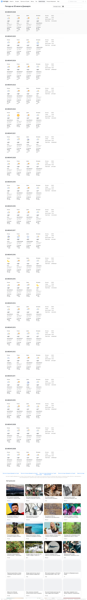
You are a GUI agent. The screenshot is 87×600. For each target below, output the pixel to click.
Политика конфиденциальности (50, 599)
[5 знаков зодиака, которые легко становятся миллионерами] (53, 531)
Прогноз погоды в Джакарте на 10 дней (66, 473)
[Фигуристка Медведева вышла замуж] (72, 569)
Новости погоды (80, 473)
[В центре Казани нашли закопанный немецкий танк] (72, 493)
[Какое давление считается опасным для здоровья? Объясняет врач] (34, 512)
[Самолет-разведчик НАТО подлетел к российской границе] (53, 550)
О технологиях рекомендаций (62, 599)
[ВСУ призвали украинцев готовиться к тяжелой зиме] (15, 493)
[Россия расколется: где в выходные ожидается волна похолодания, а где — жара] (15, 531)
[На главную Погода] (5, 1)
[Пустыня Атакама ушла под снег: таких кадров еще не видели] (53, 588)
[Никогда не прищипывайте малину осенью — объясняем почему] (15, 550)
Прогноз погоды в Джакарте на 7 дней (47, 473)
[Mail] (2, 1)
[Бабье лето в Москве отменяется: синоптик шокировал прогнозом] (15, 588)
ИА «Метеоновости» (82, 599)
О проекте (42, 599)
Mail (2, 599)
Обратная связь (70, 599)
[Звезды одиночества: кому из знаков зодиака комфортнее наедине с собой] (34, 569)
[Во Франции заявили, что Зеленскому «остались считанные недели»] (15, 512)
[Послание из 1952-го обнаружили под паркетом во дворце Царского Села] (53, 512)
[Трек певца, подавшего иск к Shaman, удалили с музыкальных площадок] (72, 588)
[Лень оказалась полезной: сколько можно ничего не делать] (34, 588)
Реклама (10, 599)
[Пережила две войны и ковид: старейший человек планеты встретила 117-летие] (15, 569)
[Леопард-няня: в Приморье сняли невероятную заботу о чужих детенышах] (72, 531)
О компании (6, 599)
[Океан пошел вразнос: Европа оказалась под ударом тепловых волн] (34, 531)
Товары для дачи (47, 474)
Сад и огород (39, 474)
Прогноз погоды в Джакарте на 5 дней (29, 473)
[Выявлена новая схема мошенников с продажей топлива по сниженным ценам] (72, 550)
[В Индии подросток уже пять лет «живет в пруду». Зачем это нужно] (34, 550)
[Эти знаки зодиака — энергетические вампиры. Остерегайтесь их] (53, 493)
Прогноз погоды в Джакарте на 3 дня (11, 473)
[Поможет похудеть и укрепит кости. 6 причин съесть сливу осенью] (72, 512)
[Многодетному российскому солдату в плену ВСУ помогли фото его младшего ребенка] (34, 493)
